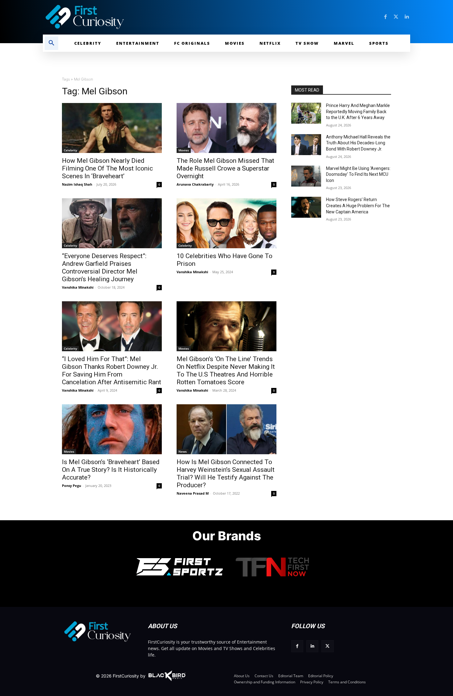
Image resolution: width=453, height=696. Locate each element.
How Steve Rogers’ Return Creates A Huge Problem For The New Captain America (358, 205)
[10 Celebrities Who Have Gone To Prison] (226, 223)
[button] (51, 43)
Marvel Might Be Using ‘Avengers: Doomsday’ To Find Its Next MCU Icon (358, 174)
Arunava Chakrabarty (195, 184)
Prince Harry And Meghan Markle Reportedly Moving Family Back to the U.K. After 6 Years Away (358, 111)
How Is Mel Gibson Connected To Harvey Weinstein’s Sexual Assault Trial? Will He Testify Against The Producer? (226, 473)
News (182, 451)
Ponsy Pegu (71, 485)
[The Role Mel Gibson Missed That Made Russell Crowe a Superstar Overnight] (226, 128)
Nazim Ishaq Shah (77, 184)
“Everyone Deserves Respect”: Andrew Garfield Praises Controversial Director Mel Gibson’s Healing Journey (104, 267)
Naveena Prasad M (193, 493)
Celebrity (70, 150)
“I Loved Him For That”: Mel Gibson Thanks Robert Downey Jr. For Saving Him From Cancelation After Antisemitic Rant (111, 370)
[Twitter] (396, 17)
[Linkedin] (406, 17)
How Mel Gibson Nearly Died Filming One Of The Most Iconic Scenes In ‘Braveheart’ (107, 168)
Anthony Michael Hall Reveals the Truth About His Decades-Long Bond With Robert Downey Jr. (358, 142)
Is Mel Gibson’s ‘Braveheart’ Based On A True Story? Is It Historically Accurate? (111, 469)
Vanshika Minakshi (77, 287)
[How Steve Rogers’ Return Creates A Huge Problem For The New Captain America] (306, 207)
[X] (327, 646)
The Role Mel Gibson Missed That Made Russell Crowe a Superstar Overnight (225, 168)
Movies (183, 150)
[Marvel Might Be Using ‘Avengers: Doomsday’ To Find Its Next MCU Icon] (306, 176)
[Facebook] (385, 17)
